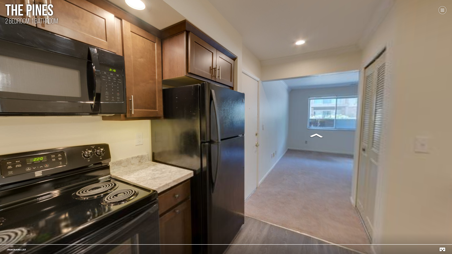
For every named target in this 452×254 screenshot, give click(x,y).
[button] (442, 9)
